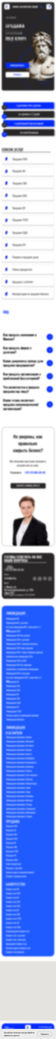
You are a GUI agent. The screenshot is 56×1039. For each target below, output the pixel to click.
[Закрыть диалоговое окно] (51, 5)
